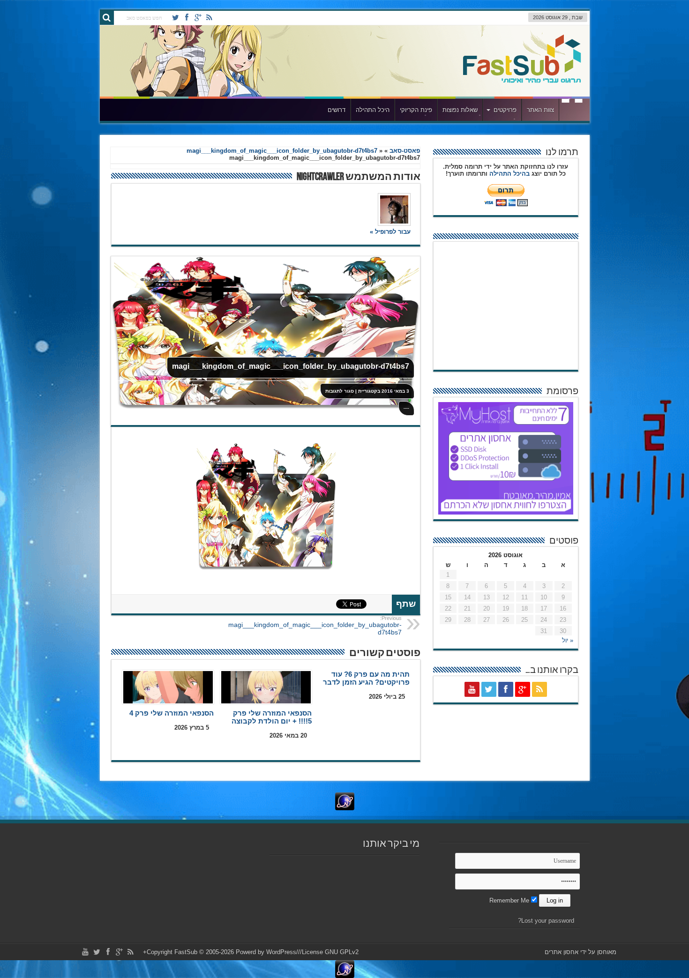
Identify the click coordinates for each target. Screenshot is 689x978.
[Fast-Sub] (522, 61)
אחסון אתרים (561, 952)
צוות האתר (540, 109)
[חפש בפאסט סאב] (107, 18)
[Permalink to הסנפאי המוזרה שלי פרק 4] (168, 687)
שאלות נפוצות (460, 109)
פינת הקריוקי (416, 109)
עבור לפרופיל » (390, 231)
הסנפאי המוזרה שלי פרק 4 (171, 713)
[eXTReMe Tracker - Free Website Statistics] (344, 801)
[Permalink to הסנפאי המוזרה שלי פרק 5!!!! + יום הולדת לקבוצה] (266, 687)
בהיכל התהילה (509, 173)
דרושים (336, 109)
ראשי (572, 111)
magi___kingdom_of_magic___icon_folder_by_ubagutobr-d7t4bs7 (282, 150)
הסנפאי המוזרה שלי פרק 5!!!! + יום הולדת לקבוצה (272, 717)
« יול (567, 640)
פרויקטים (505, 109)
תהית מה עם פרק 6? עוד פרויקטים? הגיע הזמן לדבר (366, 678)
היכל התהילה (372, 109)
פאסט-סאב (404, 150)
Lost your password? (546, 920)
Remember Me (510, 900)
